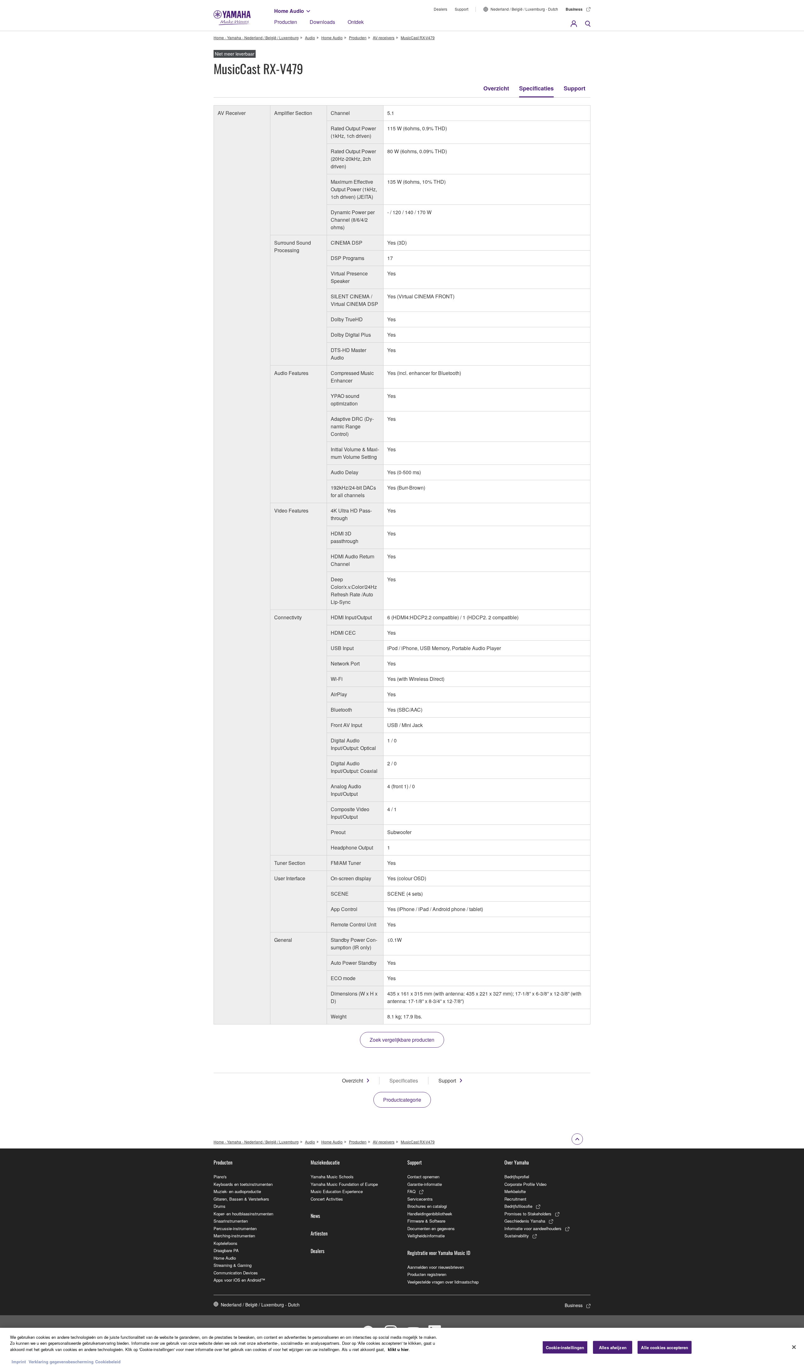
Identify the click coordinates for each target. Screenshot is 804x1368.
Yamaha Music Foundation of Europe (344, 1184)
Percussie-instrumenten (235, 1228)
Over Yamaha (516, 1162)
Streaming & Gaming (233, 1265)
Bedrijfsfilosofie (518, 1206)
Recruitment (515, 1199)
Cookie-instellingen (565, 1347)
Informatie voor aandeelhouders (533, 1228)
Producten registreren (426, 1274)
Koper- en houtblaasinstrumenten (243, 1214)
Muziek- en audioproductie (237, 1191)
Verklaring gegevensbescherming (61, 1362)
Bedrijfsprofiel (516, 1177)
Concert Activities (327, 1199)
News (315, 1215)
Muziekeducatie (325, 1162)
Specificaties (536, 88)
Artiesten (319, 1233)
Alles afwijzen (613, 1347)
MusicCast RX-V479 (418, 37)
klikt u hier (398, 1349)
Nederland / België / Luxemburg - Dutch (524, 9)
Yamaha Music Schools (332, 1177)
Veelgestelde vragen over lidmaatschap (443, 1282)
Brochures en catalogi (427, 1206)
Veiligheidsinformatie (426, 1236)
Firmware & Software (426, 1221)
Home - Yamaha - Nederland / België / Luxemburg (256, 37)
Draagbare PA (226, 1250)
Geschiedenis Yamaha (524, 1221)
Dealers (440, 9)
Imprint (19, 1362)
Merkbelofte (515, 1191)
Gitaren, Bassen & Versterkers (241, 1199)
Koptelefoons (225, 1243)
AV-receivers (383, 37)
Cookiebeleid (108, 1362)
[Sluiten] (794, 1347)
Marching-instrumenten (234, 1236)
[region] (402, 1348)
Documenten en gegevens (431, 1228)
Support (461, 9)
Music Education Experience (337, 1191)
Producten (285, 21)
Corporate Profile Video (525, 1184)
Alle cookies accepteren (664, 1347)
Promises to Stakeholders (527, 1214)
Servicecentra (419, 1199)
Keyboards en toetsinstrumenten (243, 1184)
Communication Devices (236, 1273)
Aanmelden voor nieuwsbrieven (435, 1267)
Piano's (220, 1177)
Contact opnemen (423, 1177)
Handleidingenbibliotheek (429, 1214)
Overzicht (496, 88)
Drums (219, 1206)
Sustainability (516, 1236)
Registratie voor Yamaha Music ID (438, 1253)
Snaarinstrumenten (231, 1221)
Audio (310, 37)
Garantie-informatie (424, 1184)
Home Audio (289, 10)
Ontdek (356, 21)
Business (574, 9)
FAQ (411, 1191)
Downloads (322, 21)
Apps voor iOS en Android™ (239, 1280)
